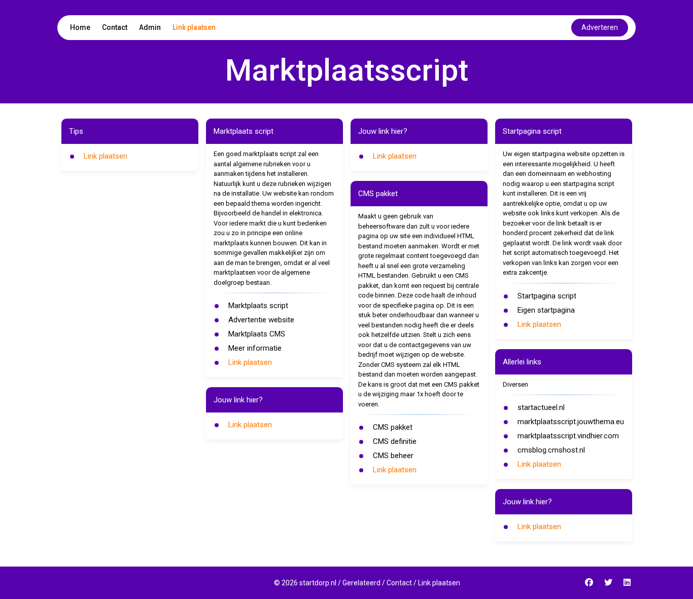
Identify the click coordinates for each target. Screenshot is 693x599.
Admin (150, 27)
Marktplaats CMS (256, 334)
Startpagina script (546, 296)
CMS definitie (395, 441)
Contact (114, 27)
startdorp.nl (317, 583)
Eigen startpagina (546, 310)
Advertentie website (261, 319)
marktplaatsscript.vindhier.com (568, 435)
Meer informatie (255, 348)
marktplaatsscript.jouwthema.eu (570, 421)
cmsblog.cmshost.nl (551, 450)
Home (80, 27)
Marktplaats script (258, 305)
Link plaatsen (194, 27)
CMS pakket (392, 427)
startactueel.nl (541, 407)
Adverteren (599, 27)
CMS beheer (393, 455)
